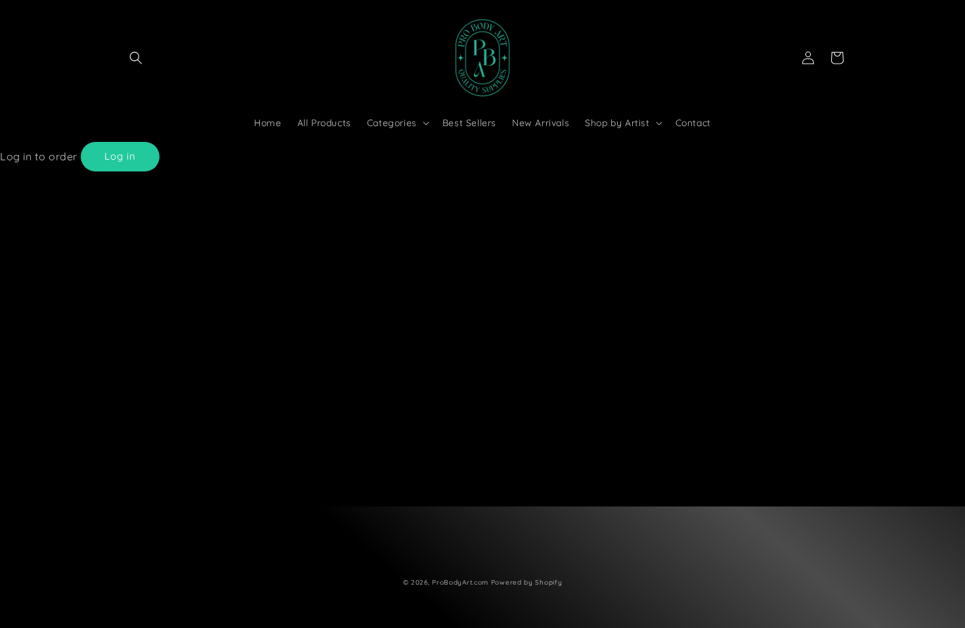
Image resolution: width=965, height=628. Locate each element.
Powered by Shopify (527, 582)
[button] (135, 57)
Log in (120, 156)
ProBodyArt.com (460, 582)
